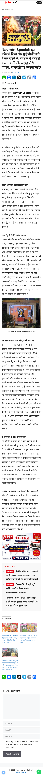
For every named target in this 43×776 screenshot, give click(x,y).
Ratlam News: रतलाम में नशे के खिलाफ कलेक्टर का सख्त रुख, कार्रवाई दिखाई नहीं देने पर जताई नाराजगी (22, 575)
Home (4, 9)
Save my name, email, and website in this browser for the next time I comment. (22, 744)
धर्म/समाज (10, 9)
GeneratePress (21, 772)
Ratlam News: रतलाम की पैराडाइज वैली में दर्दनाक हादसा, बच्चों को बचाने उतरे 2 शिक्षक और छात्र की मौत (22, 601)
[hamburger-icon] (35, 2)
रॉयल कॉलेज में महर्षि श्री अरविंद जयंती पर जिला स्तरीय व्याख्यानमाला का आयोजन (20, 588)
